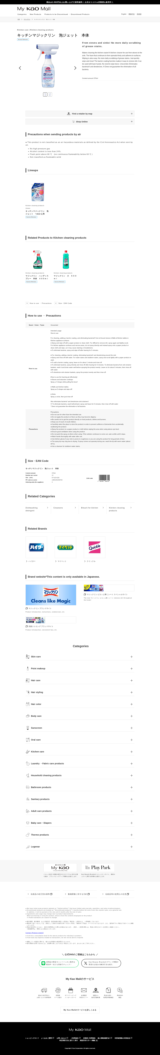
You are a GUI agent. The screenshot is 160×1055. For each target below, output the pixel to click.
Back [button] (19, 68)
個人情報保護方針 (104, 1038)
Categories (22, 14)
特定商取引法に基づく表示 (68, 1040)
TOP (19, 19)
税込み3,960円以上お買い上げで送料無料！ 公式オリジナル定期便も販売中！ (80, 2)
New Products (35, 14)
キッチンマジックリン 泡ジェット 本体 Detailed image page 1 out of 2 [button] (45, 94)
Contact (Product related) (35, 933)
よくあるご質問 (46, 1038)
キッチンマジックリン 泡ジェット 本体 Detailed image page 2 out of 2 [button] (50, 94)
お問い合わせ (61, 1038)
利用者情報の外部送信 (122, 1038)
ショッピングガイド (32, 1038)
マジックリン (27, 19)
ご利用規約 (74, 1038)
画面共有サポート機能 (87, 1040)
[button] (80, 113)
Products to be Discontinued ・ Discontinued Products (67, 14)
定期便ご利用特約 (89, 1038)
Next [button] (75, 68)
